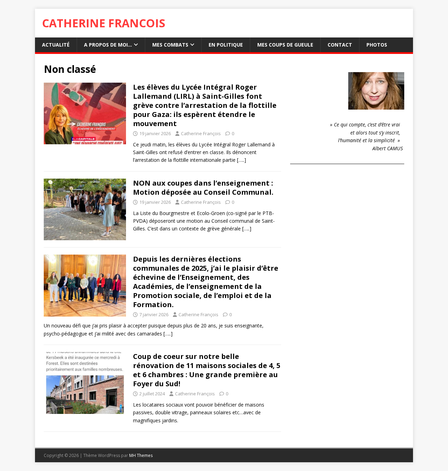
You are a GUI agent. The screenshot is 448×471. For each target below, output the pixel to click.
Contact (340, 44)
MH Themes (141, 455)
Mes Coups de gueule (285, 44)
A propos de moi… (108, 44)
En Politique (226, 44)
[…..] (241, 160)
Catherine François (201, 133)
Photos (376, 44)
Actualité (56, 44)
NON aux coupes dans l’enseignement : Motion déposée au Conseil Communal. (203, 187)
